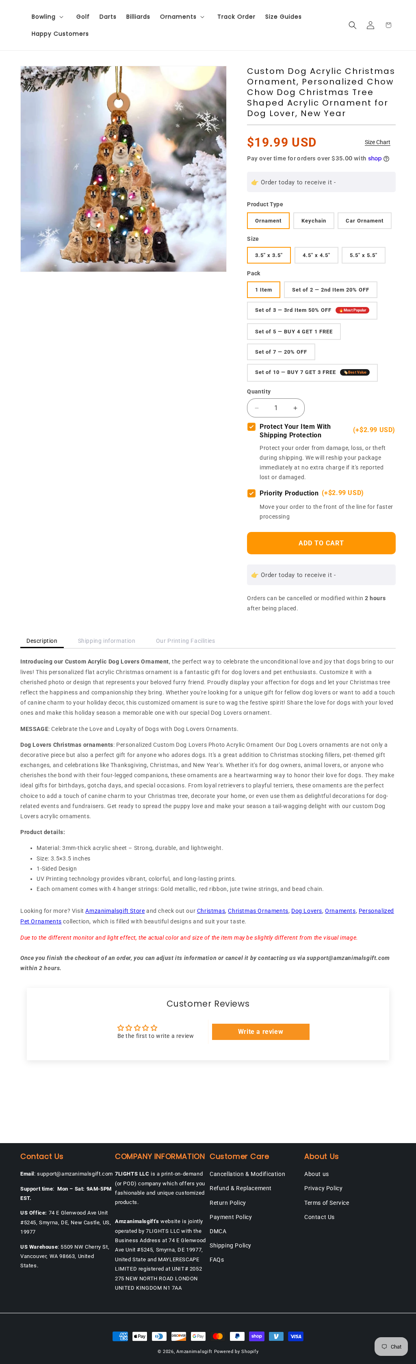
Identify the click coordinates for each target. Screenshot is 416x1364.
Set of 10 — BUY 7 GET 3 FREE (310, 373)
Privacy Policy (323, 1188)
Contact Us (319, 1217)
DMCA (218, 1231)
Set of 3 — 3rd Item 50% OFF (310, 310)
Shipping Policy (230, 1245)
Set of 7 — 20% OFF (281, 352)
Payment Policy (231, 1217)
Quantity (259, 391)
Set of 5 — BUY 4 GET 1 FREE (294, 332)
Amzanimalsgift (194, 1351)
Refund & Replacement (241, 1188)
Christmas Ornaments (258, 911)
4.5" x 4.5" (316, 255)
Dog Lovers (306, 911)
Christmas (211, 911)
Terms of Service (326, 1203)
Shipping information (107, 641)
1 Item (263, 290)
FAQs (217, 1259)
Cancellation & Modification (247, 1174)
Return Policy (228, 1203)
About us (316, 1174)
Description (42, 641)
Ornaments (340, 911)
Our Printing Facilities (185, 641)
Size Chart (377, 142)
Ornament (268, 221)
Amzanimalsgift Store (115, 911)
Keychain (313, 221)
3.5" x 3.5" (269, 255)
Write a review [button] (260, 1031)
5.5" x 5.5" (363, 255)
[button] (49, 16)
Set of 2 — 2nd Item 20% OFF (330, 290)
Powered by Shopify (236, 1351)
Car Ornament (365, 221)
